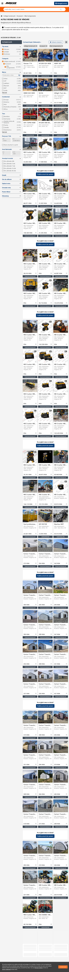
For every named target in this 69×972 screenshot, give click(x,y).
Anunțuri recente (7, 158)
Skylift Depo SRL (61, 536)
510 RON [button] (26, 824)
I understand (63, 967)
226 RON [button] (42, 693)
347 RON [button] (57, 634)
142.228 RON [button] (43, 344)
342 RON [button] (57, 563)
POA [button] (40, 73)
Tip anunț (5, 46)
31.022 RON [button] (43, 203)
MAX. (14, 138)
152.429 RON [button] (58, 433)
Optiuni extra (6, 183)
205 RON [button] (26, 865)
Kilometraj (5, 196)
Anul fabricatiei (7, 149)
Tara (3, 113)
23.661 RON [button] (27, 534)
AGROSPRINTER (45, 76)
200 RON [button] (57, 824)
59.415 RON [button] (58, 534)
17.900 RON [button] (43, 162)
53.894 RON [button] (27, 162)
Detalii (4, 175)
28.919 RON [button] (27, 273)
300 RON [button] (42, 634)
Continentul (6, 97)
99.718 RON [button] (43, 303)
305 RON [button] (26, 605)
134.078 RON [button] (58, 303)
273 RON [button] (26, 563)
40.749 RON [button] (27, 924)
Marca (4, 72)
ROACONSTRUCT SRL (30, 76)
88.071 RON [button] (27, 203)
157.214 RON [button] (43, 504)
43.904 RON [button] (58, 233)
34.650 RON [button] (58, 203)
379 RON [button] (57, 764)
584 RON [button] (42, 794)
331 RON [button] (57, 664)
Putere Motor (6, 192)
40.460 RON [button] (58, 474)
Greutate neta (6, 187)
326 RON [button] (57, 865)
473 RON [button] (26, 735)
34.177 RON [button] (58, 103)
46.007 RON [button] (58, 273)
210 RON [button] (42, 865)
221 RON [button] (26, 895)
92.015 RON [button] (58, 504)
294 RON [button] (42, 563)
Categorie (5, 58)
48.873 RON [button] (43, 474)
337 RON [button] (26, 693)
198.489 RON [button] (28, 233)
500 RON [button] (26, 794)
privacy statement (6, 969)
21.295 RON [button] (43, 233)
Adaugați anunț (62, 3)
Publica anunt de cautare (45, 174)
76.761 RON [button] (27, 474)
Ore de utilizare (7, 179)
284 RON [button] (42, 605)
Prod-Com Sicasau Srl (60, 105)
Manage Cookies (39, 967)
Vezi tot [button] (4, 92)
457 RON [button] (57, 693)
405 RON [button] (57, 794)
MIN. (3, 138)
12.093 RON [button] (43, 534)
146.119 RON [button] (28, 504)
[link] (30, 55)
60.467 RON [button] (27, 73)
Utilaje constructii (9, 16)
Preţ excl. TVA (6, 136)
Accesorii (20, 16)
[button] (11, 42)
